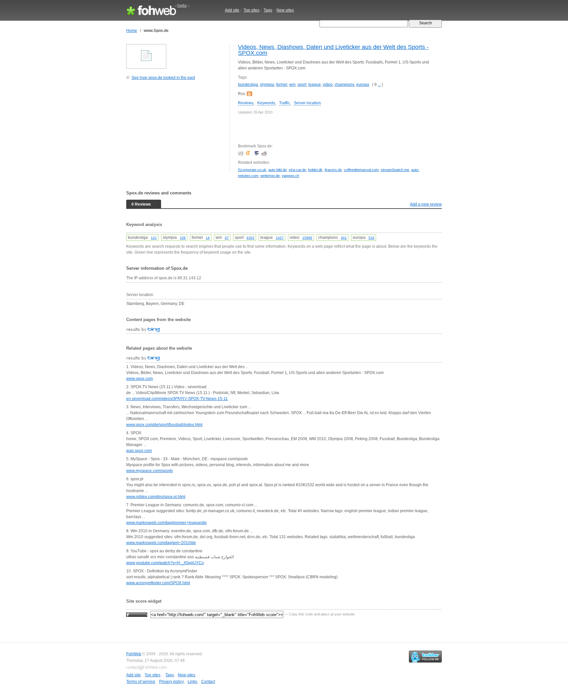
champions (344, 84)
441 (344, 237)
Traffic (284, 103)
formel (281, 84)
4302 (250, 237)
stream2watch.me (395, 170)
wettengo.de (270, 176)
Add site (232, 10)
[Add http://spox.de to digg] (241, 153)
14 (208, 237)
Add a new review (426, 204)
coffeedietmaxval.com (361, 170)
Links (192, 681)
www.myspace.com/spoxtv (149, 470)
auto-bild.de (277, 170)
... (379, 84)
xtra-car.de (297, 170)
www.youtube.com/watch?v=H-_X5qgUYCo (165, 563)
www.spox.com (139, 378)
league (314, 84)
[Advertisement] (175, 129)
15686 (307, 237)
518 (371, 237)
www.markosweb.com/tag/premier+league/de (166, 522)
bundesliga (248, 84)
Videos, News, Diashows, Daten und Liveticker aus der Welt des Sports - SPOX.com (333, 50)
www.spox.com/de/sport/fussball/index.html (164, 424)
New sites (285, 10)
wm (292, 84)
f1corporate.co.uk (252, 170)
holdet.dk (315, 170)
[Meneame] (249, 153)
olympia (267, 84)
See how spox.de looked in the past (163, 77)
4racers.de (333, 170)
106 (183, 237)
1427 (280, 237)
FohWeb (133, 654)
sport (301, 84)
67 (227, 237)
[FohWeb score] (136, 614)
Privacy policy (171, 681)
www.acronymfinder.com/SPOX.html (158, 583)
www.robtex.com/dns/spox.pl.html (155, 496)
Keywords (266, 103)
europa (362, 84)
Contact (208, 681)
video (328, 84)
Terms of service (140, 681)
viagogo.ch (290, 176)
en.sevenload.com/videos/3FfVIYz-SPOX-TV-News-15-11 (177, 398)
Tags (268, 10)
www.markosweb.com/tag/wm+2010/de (161, 542)
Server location (307, 103)
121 (154, 237)
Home (131, 30)
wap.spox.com (139, 450)
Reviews (245, 103)
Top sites (251, 10)
